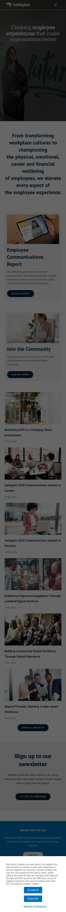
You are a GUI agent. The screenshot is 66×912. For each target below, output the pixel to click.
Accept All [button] (33, 890)
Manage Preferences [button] (35, 906)
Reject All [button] (33, 898)
